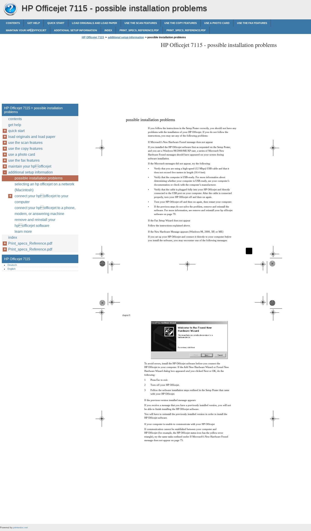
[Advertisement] (119, 73)
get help (33, 23)
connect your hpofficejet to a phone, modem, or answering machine (45, 211)
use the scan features (141, 23)
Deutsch (12, 265)
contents (13, 23)
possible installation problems (39, 178)
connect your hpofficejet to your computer (41, 199)
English (11, 268)
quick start (55, 23)
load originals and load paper (94, 23)
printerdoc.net (20, 527)
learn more (23, 231)
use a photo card (216, 23)
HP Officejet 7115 (10, 9)
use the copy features (180, 23)
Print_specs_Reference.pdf (139, 30)
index (108, 30)
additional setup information (75, 30)
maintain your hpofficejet (26, 30)
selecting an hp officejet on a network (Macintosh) (44, 187)
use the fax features (252, 23)
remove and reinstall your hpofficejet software (35, 223)
